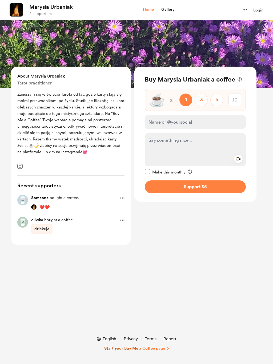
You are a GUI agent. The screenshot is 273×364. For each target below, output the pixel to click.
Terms (150, 338)
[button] (148, 9)
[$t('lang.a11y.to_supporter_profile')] (34, 207)
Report (169, 338)
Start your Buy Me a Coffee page (134, 348)
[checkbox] (165, 171)
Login (258, 10)
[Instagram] (20, 166)
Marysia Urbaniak (51, 7)
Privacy (131, 338)
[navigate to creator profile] (16, 10)
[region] (195, 134)
